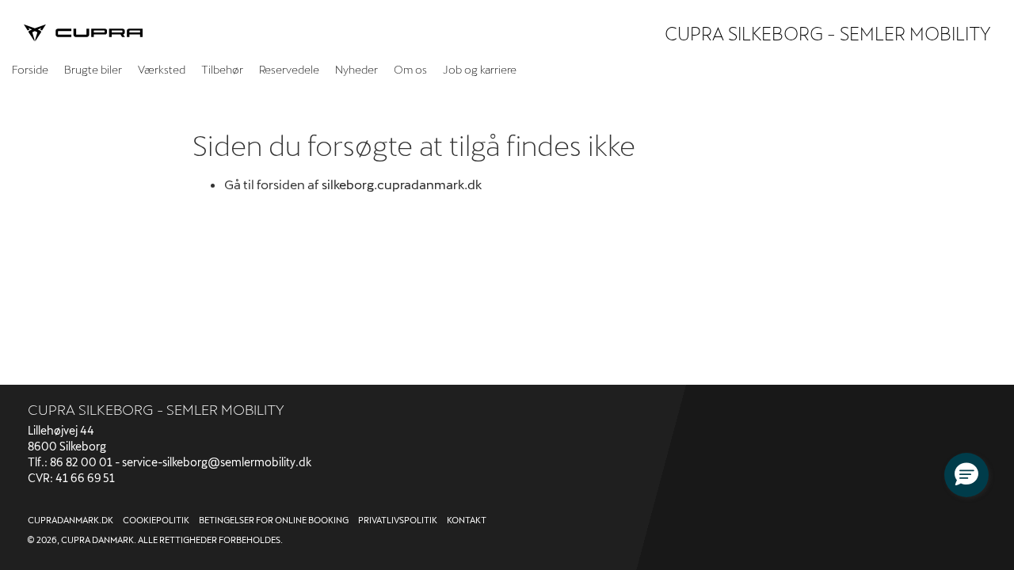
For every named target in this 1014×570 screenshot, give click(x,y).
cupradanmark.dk (70, 520)
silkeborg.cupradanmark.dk (402, 184)
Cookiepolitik (156, 520)
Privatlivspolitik (397, 520)
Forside (30, 69)
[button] (966, 475)
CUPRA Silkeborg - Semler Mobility (827, 33)
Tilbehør (222, 69)
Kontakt (466, 520)
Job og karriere (480, 69)
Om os (410, 69)
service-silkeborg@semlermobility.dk (216, 462)
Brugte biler (93, 69)
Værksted (161, 69)
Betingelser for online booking (274, 520)
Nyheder (356, 69)
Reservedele (289, 69)
